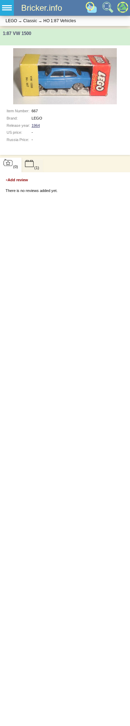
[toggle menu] (7, 8)
